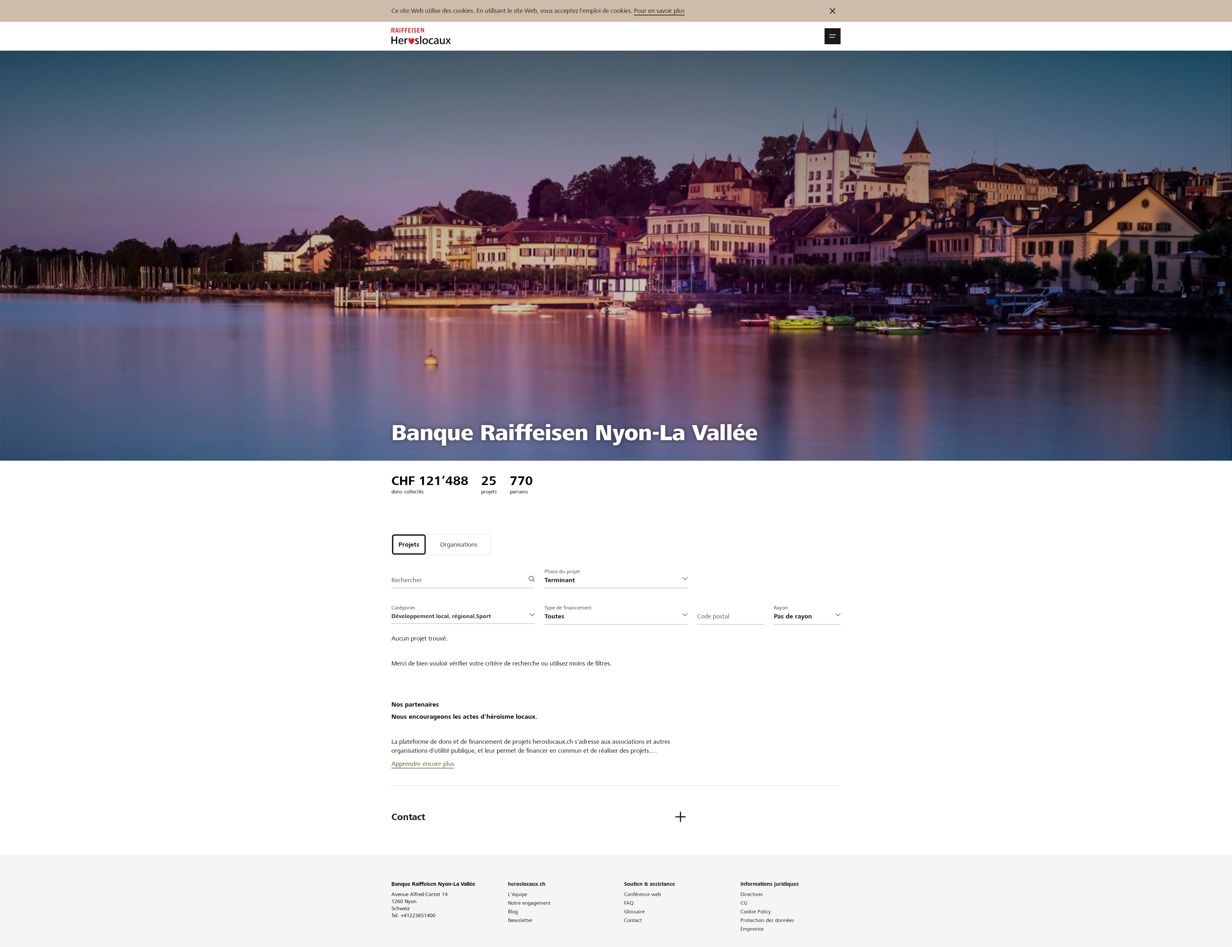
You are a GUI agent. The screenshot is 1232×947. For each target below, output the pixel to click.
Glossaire (634, 912)
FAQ (629, 903)
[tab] (409, 544)
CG (743, 903)
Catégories (403, 608)
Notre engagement (529, 903)
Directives (751, 894)
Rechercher (406, 580)
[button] (833, 36)
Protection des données (767, 920)
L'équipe (517, 894)
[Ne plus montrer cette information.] (833, 10)
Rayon (781, 608)
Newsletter (520, 920)
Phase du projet (562, 571)
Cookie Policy (755, 912)
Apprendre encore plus (422, 763)
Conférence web (642, 894)
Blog (513, 912)
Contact (633, 920)
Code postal (713, 616)
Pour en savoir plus (659, 10)
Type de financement (568, 608)
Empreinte (752, 929)
